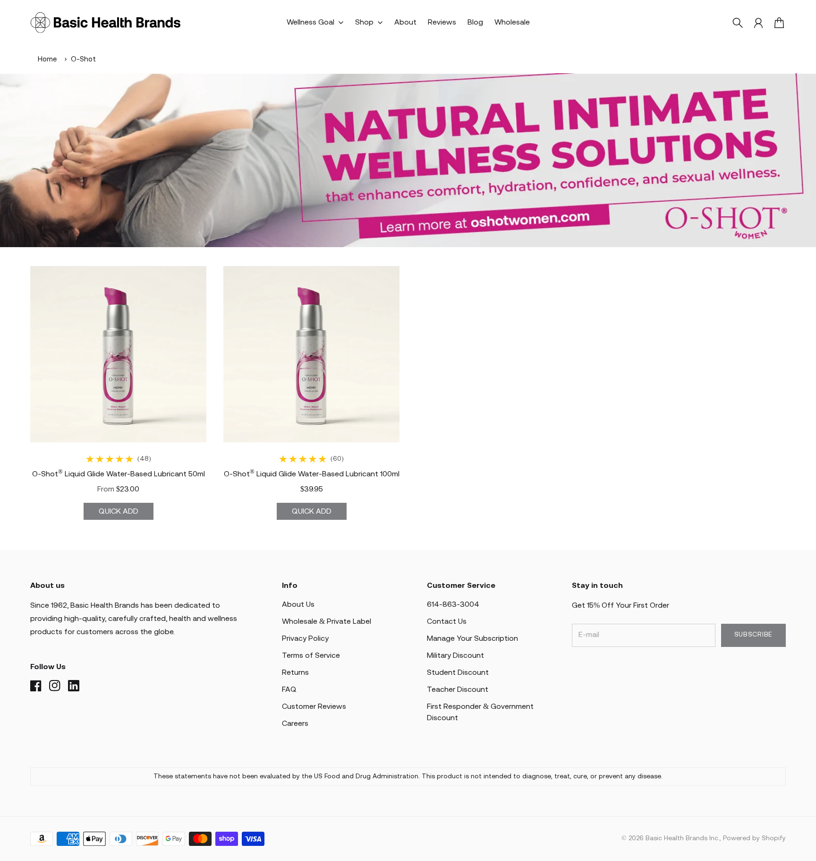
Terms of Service (311, 655)
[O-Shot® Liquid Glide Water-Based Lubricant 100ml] (311, 354)
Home (47, 59)
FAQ (289, 689)
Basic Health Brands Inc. (683, 838)
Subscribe (753, 635)
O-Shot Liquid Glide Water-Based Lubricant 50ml (118, 474)
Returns (295, 672)
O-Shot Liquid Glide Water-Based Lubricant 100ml (312, 474)
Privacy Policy (305, 638)
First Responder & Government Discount (480, 712)
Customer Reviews (314, 706)
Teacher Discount (457, 689)
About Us (298, 604)
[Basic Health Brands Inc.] (105, 23)
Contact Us (447, 621)
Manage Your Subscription (472, 638)
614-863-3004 (453, 604)
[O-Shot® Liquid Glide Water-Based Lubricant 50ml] (118, 354)
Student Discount (458, 672)
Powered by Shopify (754, 838)
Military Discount (455, 655)
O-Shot (83, 59)
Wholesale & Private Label (326, 621)
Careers (295, 723)
